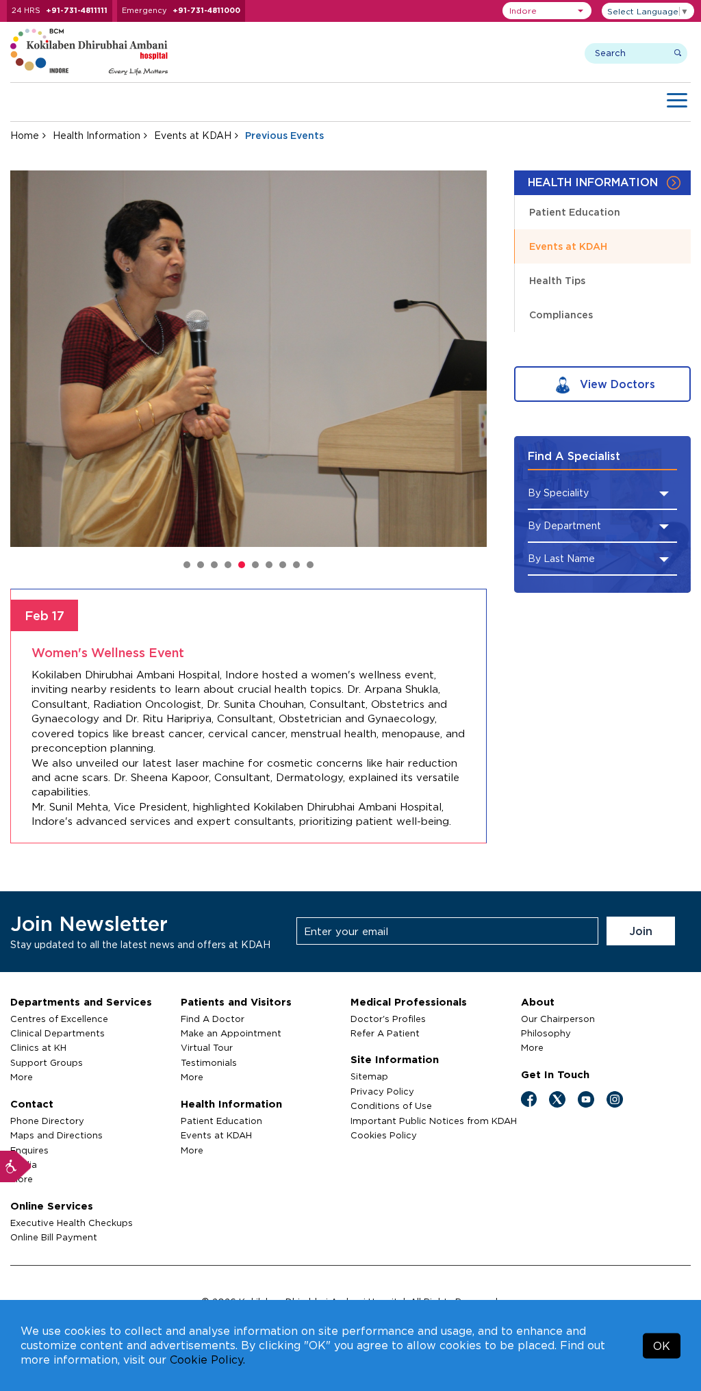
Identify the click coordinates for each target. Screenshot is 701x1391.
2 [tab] (200, 564)
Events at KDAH (192, 135)
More (21, 1077)
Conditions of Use (391, 1105)
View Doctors (615, 384)
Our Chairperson (558, 1018)
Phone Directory (47, 1120)
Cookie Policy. (207, 1359)
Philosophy (546, 1033)
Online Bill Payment (53, 1237)
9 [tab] (296, 564)
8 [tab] (282, 564)
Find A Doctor (212, 1018)
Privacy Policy (382, 1091)
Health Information (96, 135)
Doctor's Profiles (388, 1018)
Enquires (29, 1150)
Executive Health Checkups (71, 1222)
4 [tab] (228, 564)
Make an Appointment (231, 1033)
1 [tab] (186, 564)
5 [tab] (241, 564)
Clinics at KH (38, 1047)
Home (24, 135)
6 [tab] (255, 564)
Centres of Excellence (59, 1018)
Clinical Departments (57, 1033)
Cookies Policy (383, 1135)
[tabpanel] (248, 358)
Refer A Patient (385, 1033)
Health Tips (557, 280)
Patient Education (574, 212)
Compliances (561, 314)
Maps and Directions (56, 1135)
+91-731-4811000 (206, 10)
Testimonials (209, 1062)
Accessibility (15, 1166)
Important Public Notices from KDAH (433, 1120)
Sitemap (369, 1076)
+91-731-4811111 (76, 10)
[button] (546, 10)
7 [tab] (269, 564)
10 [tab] (310, 564)
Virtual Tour (207, 1047)
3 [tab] (214, 564)
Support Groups (46, 1062)
